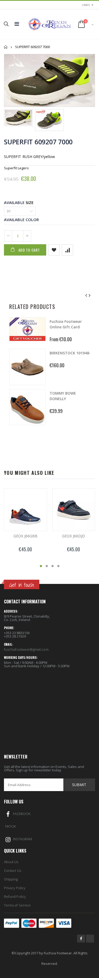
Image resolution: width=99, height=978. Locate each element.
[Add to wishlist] (54, 250)
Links (86, 5)
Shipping (11, 879)
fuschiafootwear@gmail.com (26, 649)
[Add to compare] (67, 250)
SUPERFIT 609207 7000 (38, 141)
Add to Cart (29, 250)
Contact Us (12, 870)
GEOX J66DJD (73, 535)
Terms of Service (17, 905)
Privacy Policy (14, 887)
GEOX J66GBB (25, 535)
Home (6, 47)
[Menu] (17, 23)
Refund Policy (15, 896)
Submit (79, 784)
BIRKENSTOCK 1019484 (70, 352)
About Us (11, 861)
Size (30, 202)
